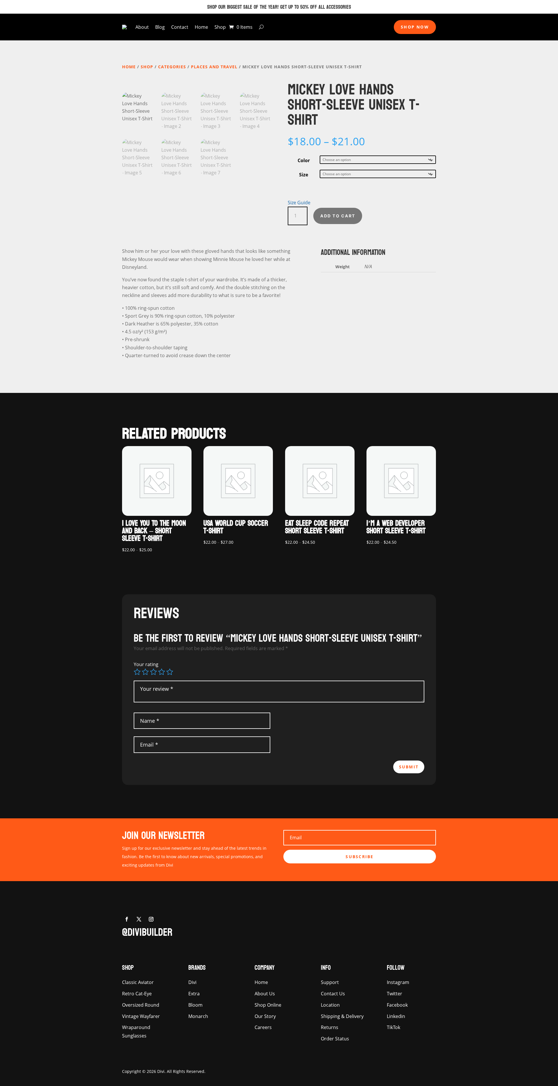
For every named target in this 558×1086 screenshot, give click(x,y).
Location (330, 1005)
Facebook (397, 1005)
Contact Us (333, 993)
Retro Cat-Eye (137, 993)
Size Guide (299, 202)
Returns (329, 1027)
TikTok (393, 1027)
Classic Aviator (138, 982)
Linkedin (396, 1016)
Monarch (198, 1016)
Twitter (394, 993)
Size (303, 174)
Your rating (146, 664)
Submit (409, 767)
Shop (220, 27)
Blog (160, 27)
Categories (172, 66)
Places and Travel (214, 66)
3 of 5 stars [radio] (153, 671)
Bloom (195, 1005)
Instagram (398, 982)
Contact (179, 27)
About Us (265, 993)
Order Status (335, 1038)
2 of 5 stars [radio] (145, 671)
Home (201, 27)
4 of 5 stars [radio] (161, 671)
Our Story (265, 1016)
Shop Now (415, 27)
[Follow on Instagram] (151, 919)
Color (304, 160)
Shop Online (268, 1005)
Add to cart (337, 215)
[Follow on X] (139, 919)
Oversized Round (140, 1005)
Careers (263, 1027)
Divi (192, 982)
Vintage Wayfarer (141, 1016)
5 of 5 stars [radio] (169, 671)
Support (330, 982)
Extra (194, 993)
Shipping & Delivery (342, 1016)
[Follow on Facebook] (126, 919)
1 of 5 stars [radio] (137, 671)
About (142, 27)
